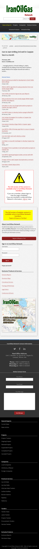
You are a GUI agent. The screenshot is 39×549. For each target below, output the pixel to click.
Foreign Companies (6, 471)
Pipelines (3, 498)
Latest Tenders (5, 515)
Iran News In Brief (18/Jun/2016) (11, 164)
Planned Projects (6, 444)
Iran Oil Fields (5, 482)
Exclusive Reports (6, 275)
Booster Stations (6, 494)
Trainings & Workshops (8, 286)
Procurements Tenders (7, 521)
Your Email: (20, 384)
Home (12, 46)
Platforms (4, 501)
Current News (5, 424)
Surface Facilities (6, 491)
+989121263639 (24, 366)
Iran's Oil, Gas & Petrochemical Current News (26, 46)
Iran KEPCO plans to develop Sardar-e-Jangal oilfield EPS (17, 112)
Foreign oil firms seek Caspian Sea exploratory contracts (17, 159)
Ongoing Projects (6, 441)
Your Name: (19, 376)
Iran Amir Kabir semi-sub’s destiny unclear (13, 136)
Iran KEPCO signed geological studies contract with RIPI (17, 155)
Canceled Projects (6, 454)
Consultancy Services (7, 282)
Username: (5, 246)
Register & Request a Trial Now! (18, 218)
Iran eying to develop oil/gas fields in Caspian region (16, 124)
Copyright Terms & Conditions (19, 548)
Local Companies (6, 465)
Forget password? (6, 265)
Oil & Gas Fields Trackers (8, 488)
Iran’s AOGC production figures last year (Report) (15, 94)
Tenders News (5, 512)
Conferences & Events (8, 293)
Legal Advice (5, 289)
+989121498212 (24, 364)
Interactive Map (25, 29)
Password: (4, 253)
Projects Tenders (6, 518)
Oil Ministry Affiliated (7, 468)
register (25, 199)
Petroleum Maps (6, 278)
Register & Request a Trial (19, 238)
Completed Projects (6, 451)
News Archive (5, 427)
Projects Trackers (6, 438)
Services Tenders (6, 524)
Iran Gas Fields (5, 485)
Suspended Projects (7, 447)
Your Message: (19, 391)
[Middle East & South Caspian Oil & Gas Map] (18, 332)
